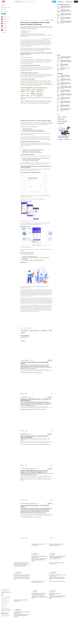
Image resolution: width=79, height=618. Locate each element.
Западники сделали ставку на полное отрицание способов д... (66, 14)
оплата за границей (24, 330)
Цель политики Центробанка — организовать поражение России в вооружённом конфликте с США (66, 58)
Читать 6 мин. (50, 515)
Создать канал (69, 1)
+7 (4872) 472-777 (6, 604)
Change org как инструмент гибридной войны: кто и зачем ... (66, 7)
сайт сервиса (28, 198)
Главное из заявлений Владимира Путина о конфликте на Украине (65, 65)
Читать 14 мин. (50, 477)
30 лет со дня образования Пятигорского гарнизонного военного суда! (66, 91)
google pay (23, 332)
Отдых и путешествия (24, 20)
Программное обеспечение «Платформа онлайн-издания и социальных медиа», (5, 609)
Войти (76, 1)
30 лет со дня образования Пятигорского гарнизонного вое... (66, 18)
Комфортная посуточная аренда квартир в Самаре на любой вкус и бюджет (66, 83)
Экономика (5, 30)
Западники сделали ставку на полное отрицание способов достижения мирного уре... (66, 87)
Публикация (61, 1)
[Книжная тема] (53, 2)
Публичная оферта (3, 605)
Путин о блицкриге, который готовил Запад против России (66, 61)
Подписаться (50, 360)
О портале (4, 9)
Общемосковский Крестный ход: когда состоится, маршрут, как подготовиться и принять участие (34, 471)
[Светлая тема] (52, 2)
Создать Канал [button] (67, 139)
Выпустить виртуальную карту (26, 328)
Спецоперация (5, 21)
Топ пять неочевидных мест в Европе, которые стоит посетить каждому (66, 109)
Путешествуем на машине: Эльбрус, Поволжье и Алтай (65, 102)
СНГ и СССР (5, 25)
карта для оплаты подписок (34, 330)
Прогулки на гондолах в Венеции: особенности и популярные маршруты (65, 106)
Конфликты (5, 27)
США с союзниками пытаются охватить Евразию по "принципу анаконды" (34, 436)
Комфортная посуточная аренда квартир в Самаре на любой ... (66, 11)
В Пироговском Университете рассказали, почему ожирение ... (66, 22)
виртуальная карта (44, 330)
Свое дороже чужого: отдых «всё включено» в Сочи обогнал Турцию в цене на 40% (66, 99)
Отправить (23, 341)
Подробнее (61, 139)
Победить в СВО (6, 11)
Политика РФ (5, 19)
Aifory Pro (30, 122)
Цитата (25, 337)
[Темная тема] (55, 2)
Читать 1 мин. (50, 407)
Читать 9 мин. (50, 370)
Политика (4, 23)
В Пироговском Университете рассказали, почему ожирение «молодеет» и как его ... (66, 94)
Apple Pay (50, 330)
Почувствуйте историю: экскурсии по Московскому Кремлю (65, 76)
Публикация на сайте (6, 7)
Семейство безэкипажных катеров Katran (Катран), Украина (34, 362)
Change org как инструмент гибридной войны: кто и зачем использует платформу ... (66, 80)
